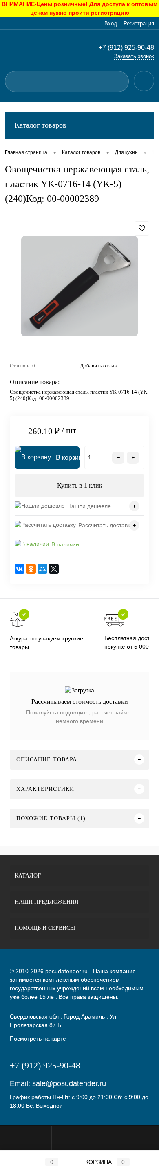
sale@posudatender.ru (69, 1083)
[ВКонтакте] (19, 569)
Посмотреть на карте (38, 1038)
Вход (110, 23)
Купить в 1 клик (79, 485)
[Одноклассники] (31, 569)
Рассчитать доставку (105, 525)
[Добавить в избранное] (142, 228)
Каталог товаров (40, 125)
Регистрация (139, 23)
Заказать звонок (134, 56)
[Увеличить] (79, 286)
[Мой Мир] (42, 569)
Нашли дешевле (89, 506)
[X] (54, 569)
